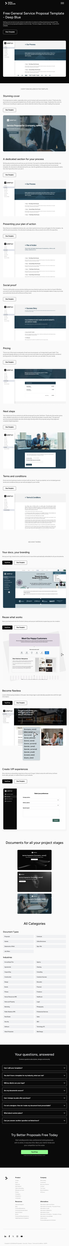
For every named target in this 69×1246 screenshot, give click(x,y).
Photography (40, 1006)
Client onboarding (19, 1188)
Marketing (7, 1006)
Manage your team (19, 1190)
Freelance (39, 992)
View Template (34, 866)
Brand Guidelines (44, 1190)
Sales (38, 1016)
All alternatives (43, 1218)
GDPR (45, 1243)
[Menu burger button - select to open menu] (62, 3)
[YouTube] (22, 1236)
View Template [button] (10, 32)
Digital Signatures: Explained (22, 1218)
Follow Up (17, 1184)
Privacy (30, 1243)
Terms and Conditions (38, 1243)
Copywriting (7, 972)
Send (16, 1182)
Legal (38, 1001)
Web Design (40, 1031)
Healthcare (39, 996)
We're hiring (43, 1180)
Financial (39, 987)
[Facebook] (9, 1236)
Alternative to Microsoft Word (47, 1204)
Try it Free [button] (7, 562)
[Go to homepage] (10, 3)
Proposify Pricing (56, 1206)
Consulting (39, 972)
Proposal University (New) (21, 1210)
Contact (42, 1186)
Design (6, 982)
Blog (16, 1206)
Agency (39, 962)
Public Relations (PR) (9, 1011)
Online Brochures (41, 941)
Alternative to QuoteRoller (46, 1216)
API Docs (42, 1192)
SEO (38, 1021)
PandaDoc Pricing (57, 1214)
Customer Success (42, 977)
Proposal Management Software (48, 1220)
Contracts (39, 936)
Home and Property (9, 1001)
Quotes (6, 941)
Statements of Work (9, 946)
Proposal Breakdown (20, 1208)
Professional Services (42, 1011)
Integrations (18, 1196)
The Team (42, 1188)
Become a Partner (44, 1184)
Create (17, 1180)
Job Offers (7, 951)
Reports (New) (18, 1212)
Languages (18, 1198)
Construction (7, 977)
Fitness (6, 992)
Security (6, 1021)
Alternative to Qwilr (44, 1208)
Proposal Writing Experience (22, 1216)
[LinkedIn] (5, 1236)
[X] (13, 1236)
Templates (17, 1194)
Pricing (17, 1192)
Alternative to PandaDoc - (46, 1214)
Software (6, 1026)
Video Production (8, 1031)
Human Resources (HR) (10, 996)
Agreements (7, 967)
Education (39, 982)
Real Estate (7, 1016)
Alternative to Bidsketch (46, 1210)
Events (6, 987)
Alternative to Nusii (44, 1212)
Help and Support (19, 1204)
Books (16, 1214)
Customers (43, 1182)
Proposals (7, 936)
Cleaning (39, 967)
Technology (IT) (41, 1026)
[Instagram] (17, 1236)
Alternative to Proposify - (46, 1206)
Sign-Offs (39, 946)
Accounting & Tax (9, 962)
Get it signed (18, 1186)
